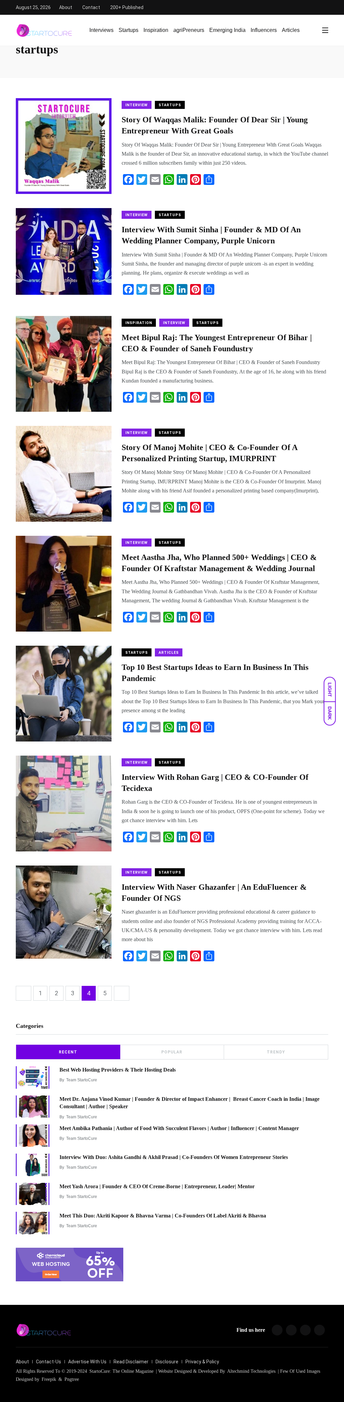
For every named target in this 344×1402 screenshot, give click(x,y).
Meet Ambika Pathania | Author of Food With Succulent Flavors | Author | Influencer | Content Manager (179, 1128)
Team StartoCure (81, 1080)
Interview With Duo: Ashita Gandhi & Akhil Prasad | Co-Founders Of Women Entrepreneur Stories (173, 1157)
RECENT (68, 1052)
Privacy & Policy (202, 1361)
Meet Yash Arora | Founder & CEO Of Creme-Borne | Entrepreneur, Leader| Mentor (157, 1186)
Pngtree (71, 1379)
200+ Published (126, 7)
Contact (91, 7)
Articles (291, 30)
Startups (128, 30)
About (65, 7)
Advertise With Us (87, 1361)
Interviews (101, 30)
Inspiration (155, 30)
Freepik (49, 1379)
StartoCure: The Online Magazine (121, 1371)
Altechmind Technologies (250, 1371)
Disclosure (167, 1361)
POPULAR (171, 1052)
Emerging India (227, 30)
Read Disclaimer (131, 1361)
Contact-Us (48, 1361)
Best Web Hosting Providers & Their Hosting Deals (117, 1070)
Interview (136, 105)
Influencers (264, 30)
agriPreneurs (188, 30)
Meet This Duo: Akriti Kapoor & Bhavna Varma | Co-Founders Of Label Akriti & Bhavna (162, 1215)
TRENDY (276, 1052)
